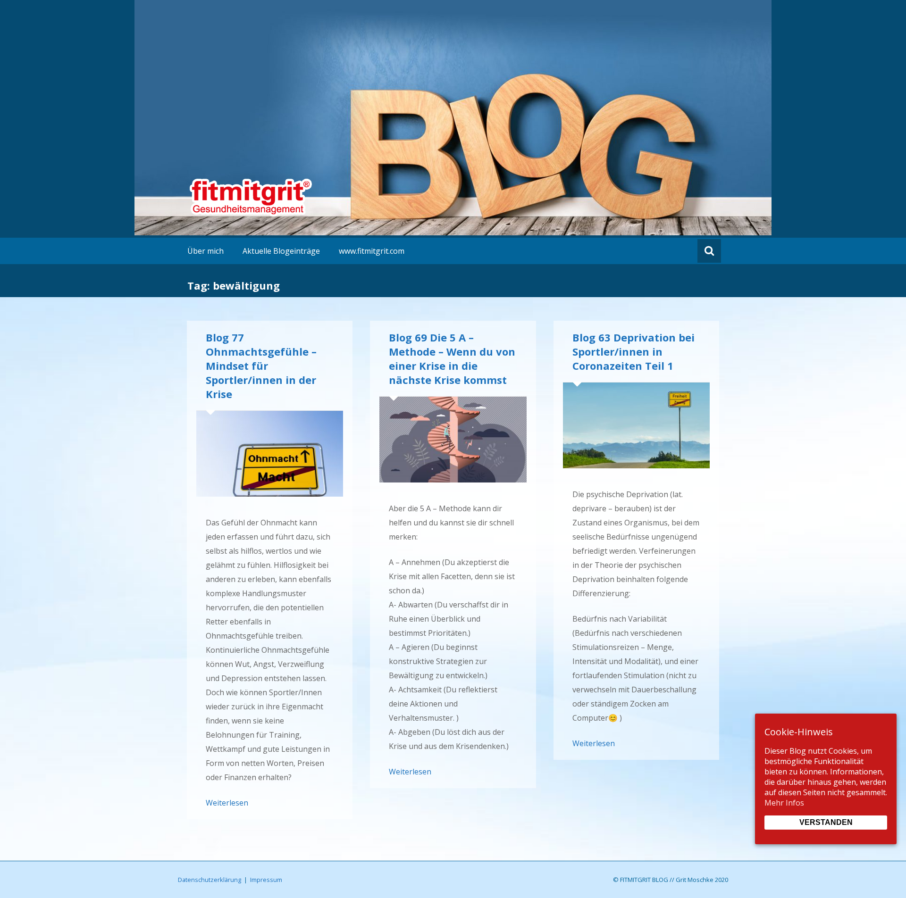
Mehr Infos (784, 803)
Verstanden (826, 822)
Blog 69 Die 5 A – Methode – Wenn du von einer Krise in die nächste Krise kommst (452, 358)
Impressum (266, 879)
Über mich (205, 251)
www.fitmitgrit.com (371, 251)
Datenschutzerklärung (209, 879)
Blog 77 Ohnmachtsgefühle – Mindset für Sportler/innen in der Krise (261, 365)
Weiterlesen (227, 803)
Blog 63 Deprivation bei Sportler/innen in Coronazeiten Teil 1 (633, 351)
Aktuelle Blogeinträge (281, 251)
